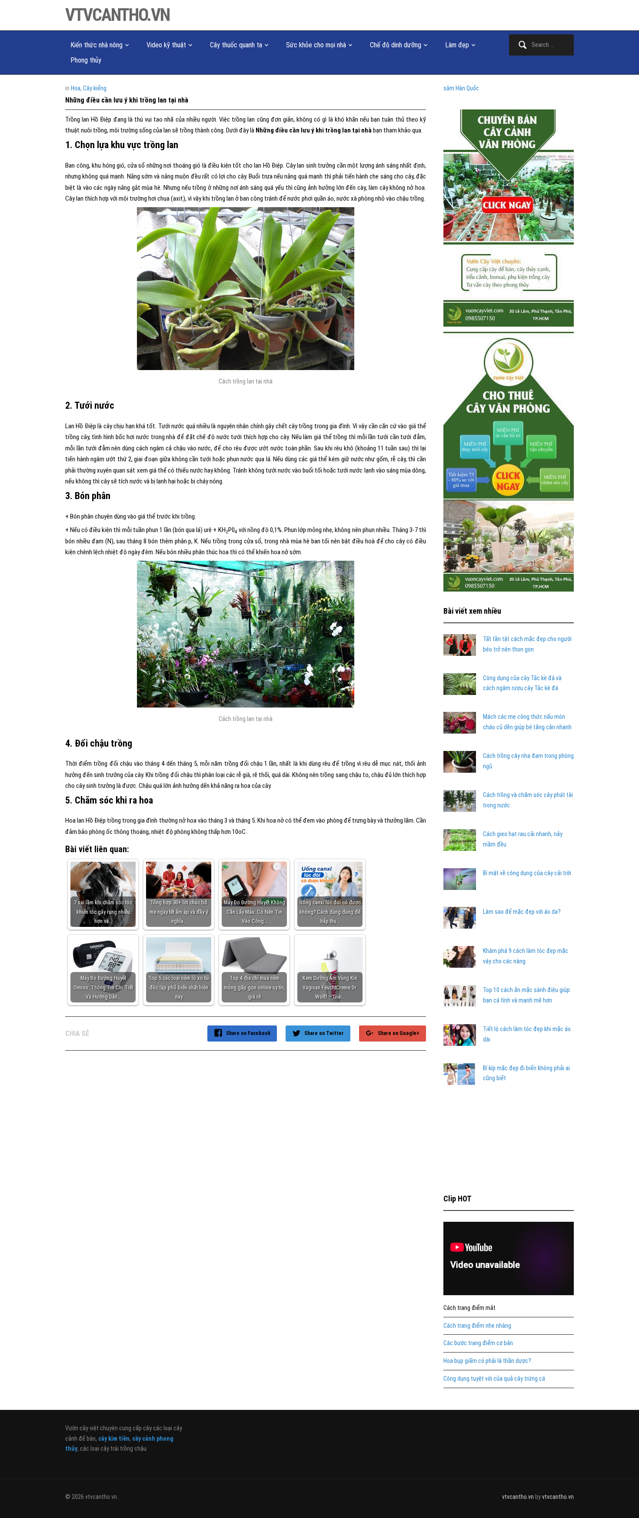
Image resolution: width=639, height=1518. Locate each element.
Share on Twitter (324, 1033)
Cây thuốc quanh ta (236, 45)
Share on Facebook (248, 1033)
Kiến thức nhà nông (96, 45)
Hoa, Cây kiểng (88, 88)
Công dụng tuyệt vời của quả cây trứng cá (494, 1378)
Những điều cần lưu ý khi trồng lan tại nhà (126, 100)
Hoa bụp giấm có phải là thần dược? (487, 1360)
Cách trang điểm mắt (469, 1307)
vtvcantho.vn (117, 15)
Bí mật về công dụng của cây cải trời (527, 873)
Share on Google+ (398, 1033)
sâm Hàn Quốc (461, 88)
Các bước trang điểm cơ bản (478, 1342)
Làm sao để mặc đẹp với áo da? (522, 911)
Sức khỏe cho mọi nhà (316, 45)
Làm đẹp (457, 45)
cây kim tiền (114, 1438)
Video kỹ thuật (166, 45)
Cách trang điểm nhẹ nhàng (477, 1325)
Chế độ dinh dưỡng (395, 45)
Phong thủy (85, 60)
